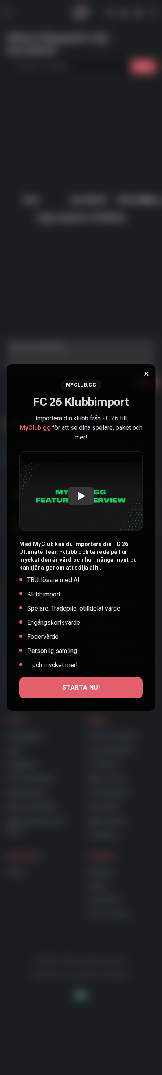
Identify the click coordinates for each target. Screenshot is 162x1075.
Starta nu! (81, 687)
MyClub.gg (35, 427)
